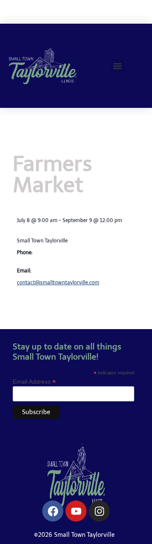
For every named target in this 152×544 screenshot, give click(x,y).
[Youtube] (76, 511)
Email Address (34, 381)
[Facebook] (52, 511)
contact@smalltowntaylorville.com (58, 283)
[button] (118, 66)
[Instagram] (99, 511)
